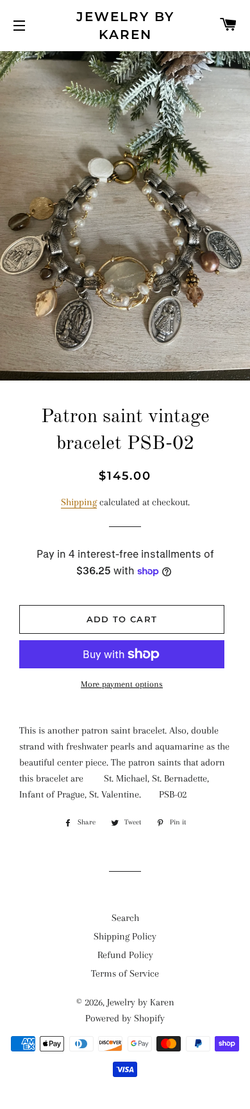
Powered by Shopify (125, 1018)
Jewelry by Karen (125, 25)
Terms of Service (125, 973)
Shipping (79, 502)
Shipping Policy (125, 936)
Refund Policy (125, 955)
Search (125, 918)
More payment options (122, 684)
